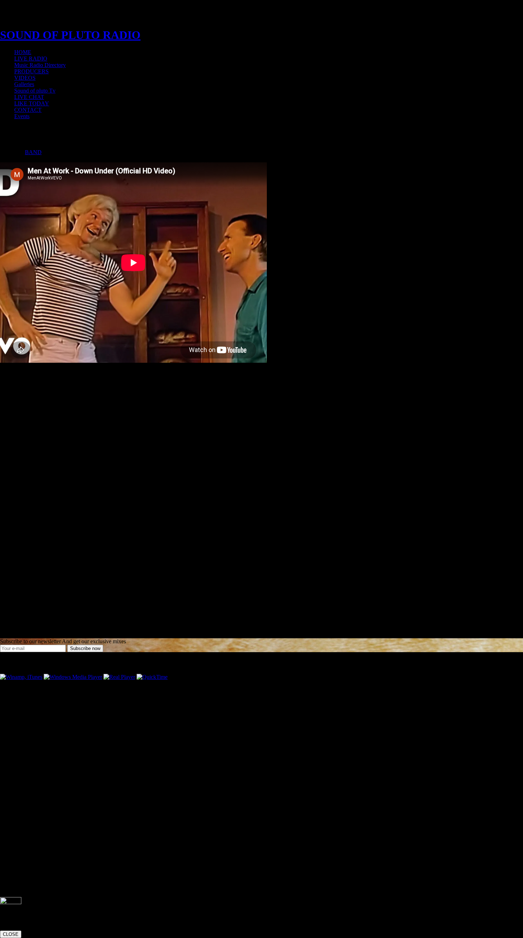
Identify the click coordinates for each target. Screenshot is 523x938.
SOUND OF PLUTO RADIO (70, 34)
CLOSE (11, 934)
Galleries (24, 84)
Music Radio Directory (40, 65)
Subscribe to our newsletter (30, 641)
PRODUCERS (31, 71)
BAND (33, 152)
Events (22, 116)
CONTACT (28, 110)
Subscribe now (85, 648)
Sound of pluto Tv (35, 91)
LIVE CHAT (29, 97)
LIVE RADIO (30, 59)
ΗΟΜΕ (22, 52)
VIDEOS (25, 78)
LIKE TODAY (31, 103)
